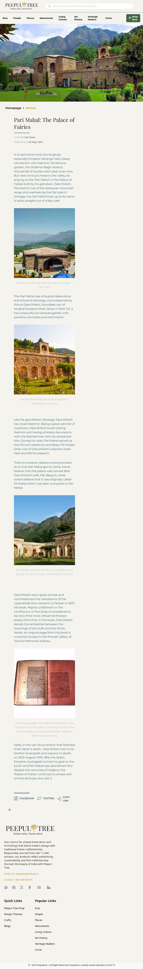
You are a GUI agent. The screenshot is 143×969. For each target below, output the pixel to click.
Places (30, 18)
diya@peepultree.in (27, 873)
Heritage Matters (93, 18)
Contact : (18, 879)
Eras (5, 18)
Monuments (46, 18)
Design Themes (13, 914)
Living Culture (63, 18)
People (17, 18)
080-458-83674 (23, 879)
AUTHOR (24, 137)
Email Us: (21, 873)
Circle (38, 949)
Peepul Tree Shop (14, 908)
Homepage (13, 108)
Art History (78, 18)
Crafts (7, 920)
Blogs (7, 926)
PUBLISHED (28, 142)
